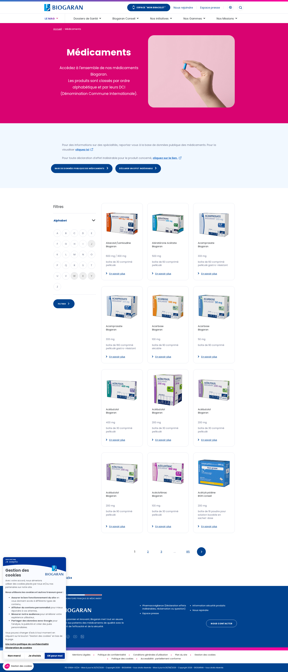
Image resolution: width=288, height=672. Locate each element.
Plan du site (181, 654)
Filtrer (62, 304)
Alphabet (60, 220)
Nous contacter (221, 623)
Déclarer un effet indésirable (136, 168)
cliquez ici (82, 149)
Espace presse (210, 7)
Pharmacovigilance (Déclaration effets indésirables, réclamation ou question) (164, 607)
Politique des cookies (122, 658)
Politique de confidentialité (112, 654)
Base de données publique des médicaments (79, 168)
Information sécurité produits (209, 605)
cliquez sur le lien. (165, 158)
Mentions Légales (81, 654)
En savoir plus (117, 273)
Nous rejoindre (183, 7)
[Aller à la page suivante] (201, 551)
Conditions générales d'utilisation (150, 654)
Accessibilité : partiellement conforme (161, 658)
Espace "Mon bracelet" (151, 7)
